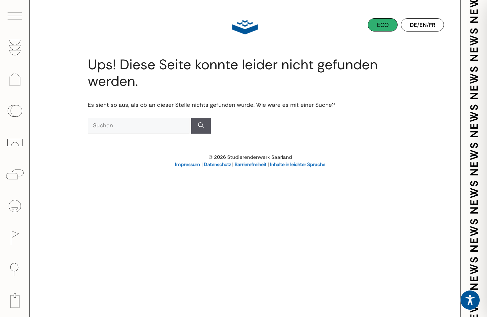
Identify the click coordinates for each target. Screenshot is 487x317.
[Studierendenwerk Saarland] (243, 26)
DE (413, 25)
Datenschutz (217, 164)
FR (432, 25)
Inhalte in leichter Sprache (297, 164)
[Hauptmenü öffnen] (15, 16)
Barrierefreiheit (250, 164)
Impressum (187, 164)
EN (423, 25)
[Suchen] (201, 126)
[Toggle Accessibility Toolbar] (470, 300)
